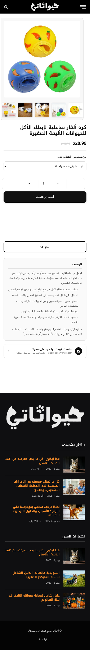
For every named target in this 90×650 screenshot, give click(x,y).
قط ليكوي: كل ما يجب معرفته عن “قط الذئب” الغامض (32, 461)
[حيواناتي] (45, 7)
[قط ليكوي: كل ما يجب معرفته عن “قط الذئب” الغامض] (74, 465)
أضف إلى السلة (45, 197)
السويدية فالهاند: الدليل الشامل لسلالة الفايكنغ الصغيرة (36, 575)
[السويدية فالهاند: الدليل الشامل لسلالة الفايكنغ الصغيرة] (74, 578)
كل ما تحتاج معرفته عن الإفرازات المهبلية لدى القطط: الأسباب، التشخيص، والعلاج (36, 486)
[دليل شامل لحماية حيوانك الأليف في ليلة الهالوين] (74, 601)
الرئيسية (43, 639)
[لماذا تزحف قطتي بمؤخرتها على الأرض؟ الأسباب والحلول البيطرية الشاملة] (74, 513)
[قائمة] (83, 6)
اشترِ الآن (45, 246)
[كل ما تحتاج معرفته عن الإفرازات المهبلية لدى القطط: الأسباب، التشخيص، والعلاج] (74, 487)
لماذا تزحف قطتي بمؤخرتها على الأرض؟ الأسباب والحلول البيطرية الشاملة (36, 511)
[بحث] (6, 6)
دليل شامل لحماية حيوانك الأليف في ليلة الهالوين (34, 598)
